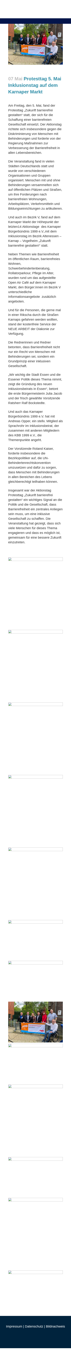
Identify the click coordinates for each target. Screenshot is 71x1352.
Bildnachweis (55, 1326)
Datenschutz (34, 1326)
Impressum (14, 1326)
